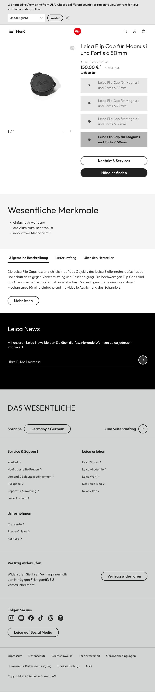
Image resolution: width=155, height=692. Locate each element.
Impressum (15, 656)
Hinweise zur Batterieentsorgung (29, 666)
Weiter (55, 18)
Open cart (143, 31)
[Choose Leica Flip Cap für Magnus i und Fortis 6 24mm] (114, 85)
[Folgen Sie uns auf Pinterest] (60, 618)
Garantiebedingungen (121, 656)
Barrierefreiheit (89, 656)
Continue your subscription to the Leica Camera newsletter (142, 360)
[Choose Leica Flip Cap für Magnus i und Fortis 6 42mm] (114, 103)
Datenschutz (36, 656)
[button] (142, 428)
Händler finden (114, 172)
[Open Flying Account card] (134, 31)
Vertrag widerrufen (124, 576)
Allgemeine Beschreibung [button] (28, 258)
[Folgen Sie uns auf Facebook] (31, 618)
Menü (20, 31)
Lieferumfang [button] (65, 258)
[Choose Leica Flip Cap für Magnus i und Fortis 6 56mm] (114, 121)
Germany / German (47, 428)
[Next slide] (70, 131)
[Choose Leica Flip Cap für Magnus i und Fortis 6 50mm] (114, 139)
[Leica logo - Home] (77, 31)
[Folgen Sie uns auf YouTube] (21, 618)
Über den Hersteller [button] (99, 258)
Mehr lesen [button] (23, 300)
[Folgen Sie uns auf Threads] (50, 618)
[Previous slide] (63, 131)
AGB (89, 666)
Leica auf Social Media (33, 632)
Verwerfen (67, 18)
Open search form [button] (125, 31)
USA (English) (19, 18)
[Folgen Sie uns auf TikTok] (41, 618)
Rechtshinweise (62, 656)
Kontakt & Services (114, 160)
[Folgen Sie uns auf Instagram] (11, 618)
